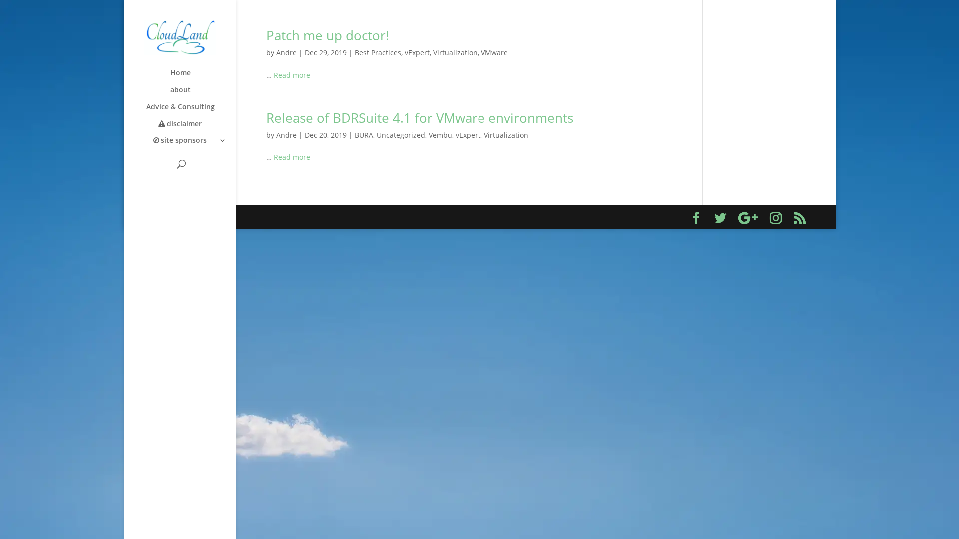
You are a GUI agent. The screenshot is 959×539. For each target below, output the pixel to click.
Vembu (440, 135)
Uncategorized (401, 135)
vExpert (417, 52)
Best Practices (378, 52)
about (180, 90)
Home (180, 73)
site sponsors (184, 141)
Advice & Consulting (180, 107)
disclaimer (184, 124)
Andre (286, 52)
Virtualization (455, 52)
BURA (364, 135)
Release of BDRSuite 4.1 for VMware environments (419, 118)
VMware (494, 52)
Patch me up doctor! (327, 35)
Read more (292, 75)
